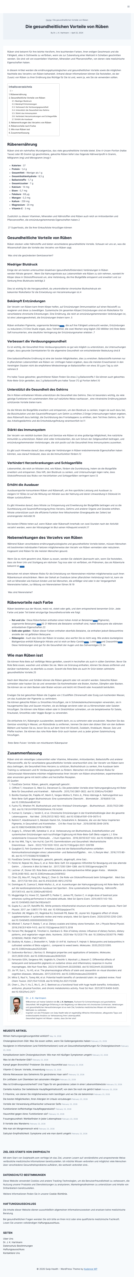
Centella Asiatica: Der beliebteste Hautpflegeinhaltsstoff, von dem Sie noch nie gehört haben (52, 1089)
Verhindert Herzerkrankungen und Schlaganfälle (36, 116)
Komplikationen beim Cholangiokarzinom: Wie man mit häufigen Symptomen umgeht (47, 1054)
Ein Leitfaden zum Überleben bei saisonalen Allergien (31, 1079)
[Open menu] (128, 6)
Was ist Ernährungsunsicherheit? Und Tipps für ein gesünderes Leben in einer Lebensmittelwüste (54, 1084)
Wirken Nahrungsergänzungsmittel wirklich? (26, 1036)
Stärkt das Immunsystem (26, 113)
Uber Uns (8, 1238)
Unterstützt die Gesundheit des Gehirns (32, 110)
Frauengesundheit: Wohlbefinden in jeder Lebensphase (32, 1118)
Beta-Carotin (77, 641)
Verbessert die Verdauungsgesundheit (32, 107)
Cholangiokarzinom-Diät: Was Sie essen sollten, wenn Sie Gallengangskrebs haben (47, 1041)
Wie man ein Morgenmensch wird (20, 1128)
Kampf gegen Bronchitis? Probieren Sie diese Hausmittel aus (35, 1064)
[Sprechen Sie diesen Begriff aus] (62, 326)
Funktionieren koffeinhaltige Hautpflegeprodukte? (29, 1109)
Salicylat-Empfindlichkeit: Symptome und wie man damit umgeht (37, 1133)
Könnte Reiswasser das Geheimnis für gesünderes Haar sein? (35, 1074)
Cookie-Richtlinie (58, 1194)
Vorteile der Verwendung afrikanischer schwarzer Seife (32, 1104)
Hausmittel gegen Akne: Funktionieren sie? (25, 1114)
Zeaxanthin (112, 641)
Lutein (93, 641)
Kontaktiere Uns (11, 1253)
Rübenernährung (18, 94)
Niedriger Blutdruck (23, 101)
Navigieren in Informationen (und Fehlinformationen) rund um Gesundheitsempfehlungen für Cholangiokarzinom (62, 1046)
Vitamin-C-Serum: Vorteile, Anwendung (24, 1069)
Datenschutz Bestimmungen (18, 1246)
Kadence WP (90, 1269)
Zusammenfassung (20, 133)
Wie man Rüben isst (20, 129)
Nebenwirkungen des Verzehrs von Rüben (31, 122)
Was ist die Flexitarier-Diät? (17, 1059)
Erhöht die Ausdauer (24, 119)
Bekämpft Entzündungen (26, 104)
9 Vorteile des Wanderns (16, 1123)
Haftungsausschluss (48, 1222)
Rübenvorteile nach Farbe (23, 126)
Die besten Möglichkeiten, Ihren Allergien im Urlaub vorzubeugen (37, 1099)
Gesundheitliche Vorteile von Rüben (28, 98)
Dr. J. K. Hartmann (61, 33)
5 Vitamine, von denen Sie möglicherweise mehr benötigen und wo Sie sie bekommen (48, 1094)
